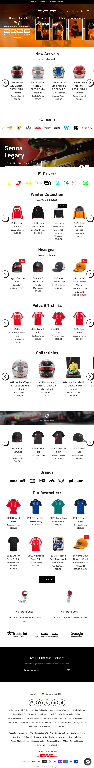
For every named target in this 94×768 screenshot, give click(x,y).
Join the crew (70, 751)
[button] (87, 761)
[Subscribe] (87, 742)
